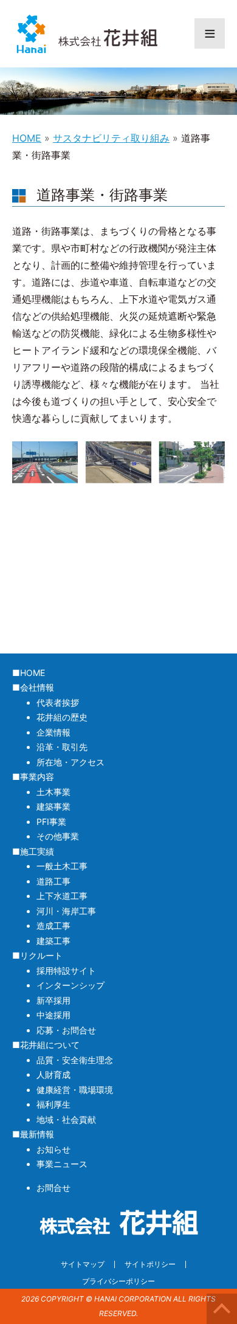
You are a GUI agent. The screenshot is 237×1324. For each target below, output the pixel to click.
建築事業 (53, 806)
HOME (26, 138)
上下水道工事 (62, 896)
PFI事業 (51, 821)
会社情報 (37, 687)
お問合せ (53, 1187)
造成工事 (53, 925)
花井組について (50, 1045)
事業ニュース (62, 1164)
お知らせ (53, 1149)
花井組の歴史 (62, 717)
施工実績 (37, 851)
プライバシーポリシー (118, 1281)
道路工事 (53, 881)
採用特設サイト (66, 970)
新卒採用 (53, 1000)
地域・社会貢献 (66, 1119)
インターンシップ (70, 985)
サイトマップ (83, 1264)
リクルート (41, 955)
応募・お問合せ (66, 1030)
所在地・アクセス (70, 762)
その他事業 (57, 836)
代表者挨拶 (57, 702)
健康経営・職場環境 (74, 1089)
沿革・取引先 (62, 747)
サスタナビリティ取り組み (111, 138)
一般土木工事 (62, 866)
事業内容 (37, 776)
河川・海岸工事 (66, 911)
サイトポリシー (150, 1264)
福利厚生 (53, 1104)
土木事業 (53, 792)
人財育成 (53, 1074)
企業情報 (53, 732)
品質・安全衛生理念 (74, 1060)
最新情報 (37, 1134)
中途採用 (53, 1015)
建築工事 (53, 941)
